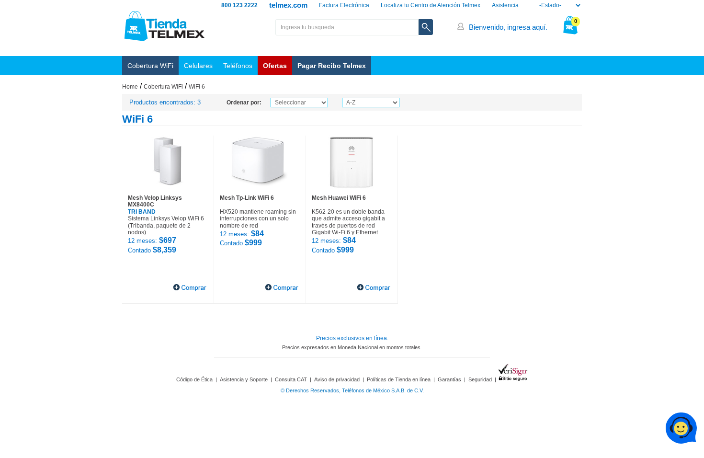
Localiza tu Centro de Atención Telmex (430, 5)
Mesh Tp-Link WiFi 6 (247, 198)
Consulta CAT (291, 379)
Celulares (198, 65)
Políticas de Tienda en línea (399, 379)
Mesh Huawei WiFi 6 (339, 198)
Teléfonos (237, 65)
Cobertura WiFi (150, 65)
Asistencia (505, 5)
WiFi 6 (197, 86)
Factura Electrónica (344, 5)
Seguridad (480, 379)
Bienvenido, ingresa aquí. (508, 27)
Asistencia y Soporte (244, 379)
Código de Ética (194, 379)
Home (130, 86)
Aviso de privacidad (337, 379)
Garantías (449, 379)
